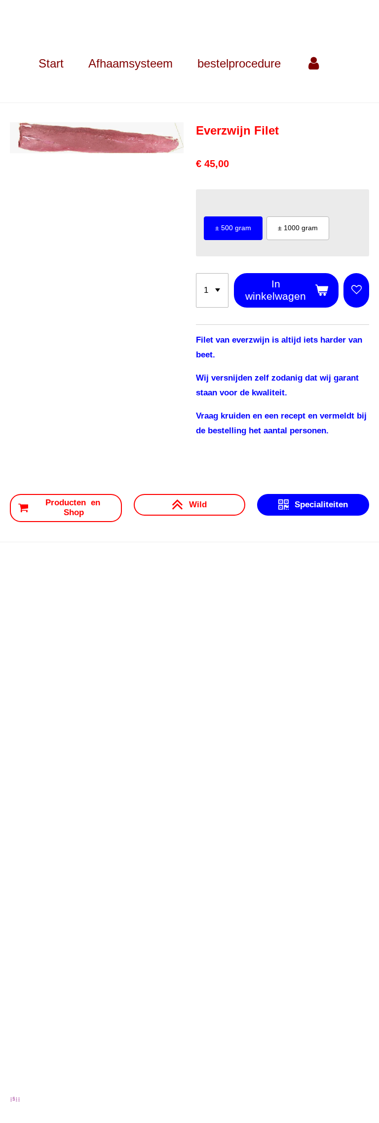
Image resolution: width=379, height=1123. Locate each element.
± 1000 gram (298, 228)
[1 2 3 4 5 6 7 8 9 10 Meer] (212, 290)
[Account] (314, 63)
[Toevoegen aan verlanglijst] (356, 290)
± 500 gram (233, 228)
